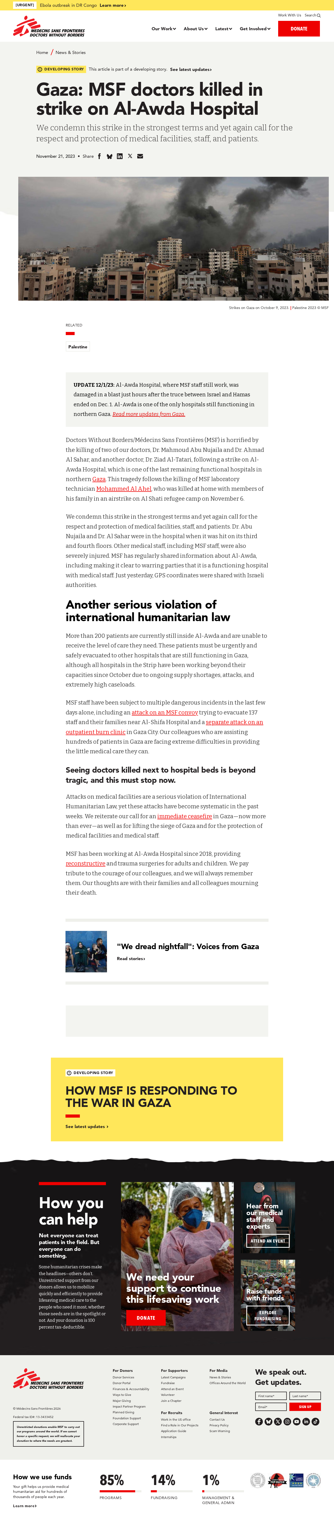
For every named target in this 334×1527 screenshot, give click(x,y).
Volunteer (168, 1395)
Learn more (112, 5)
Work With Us (289, 15)
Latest (221, 28)
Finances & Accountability (131, 1389)
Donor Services (123, 1377)
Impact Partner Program (129, 1406)
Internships (168, 1437)
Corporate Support (126, 1424)
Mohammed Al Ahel (123, 488)
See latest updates (190, 69)
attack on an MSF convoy (165, 712)
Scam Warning (220, 1431)
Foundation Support (127, 1418)
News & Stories (71, 52)
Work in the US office (176, 1419)
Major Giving (122, 1401)
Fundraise (168, 1383)
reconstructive (85, 863)
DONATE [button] (299, 28)
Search (310, 15)
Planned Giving (123, 1412)
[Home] (51, 26)
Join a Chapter (171, 1401)
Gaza (99, 479)
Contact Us (217, 1419)
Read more (125, 414)
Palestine (77, 346)
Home (42, 52)
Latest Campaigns (173, 1377)
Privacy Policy (219, 1425)
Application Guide (173, 1431)
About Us (194, 28)
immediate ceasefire (184, 816)
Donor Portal (121, 1383)
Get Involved (253, 28)
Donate (146, 1317)
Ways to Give (122, 1395)
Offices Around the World (228, 1383)
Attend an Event (172, 1389)
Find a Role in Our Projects (179, 1425)
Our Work (162, 28)
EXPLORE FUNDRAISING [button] (268, 1315)
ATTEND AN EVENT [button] (268, 1241)
